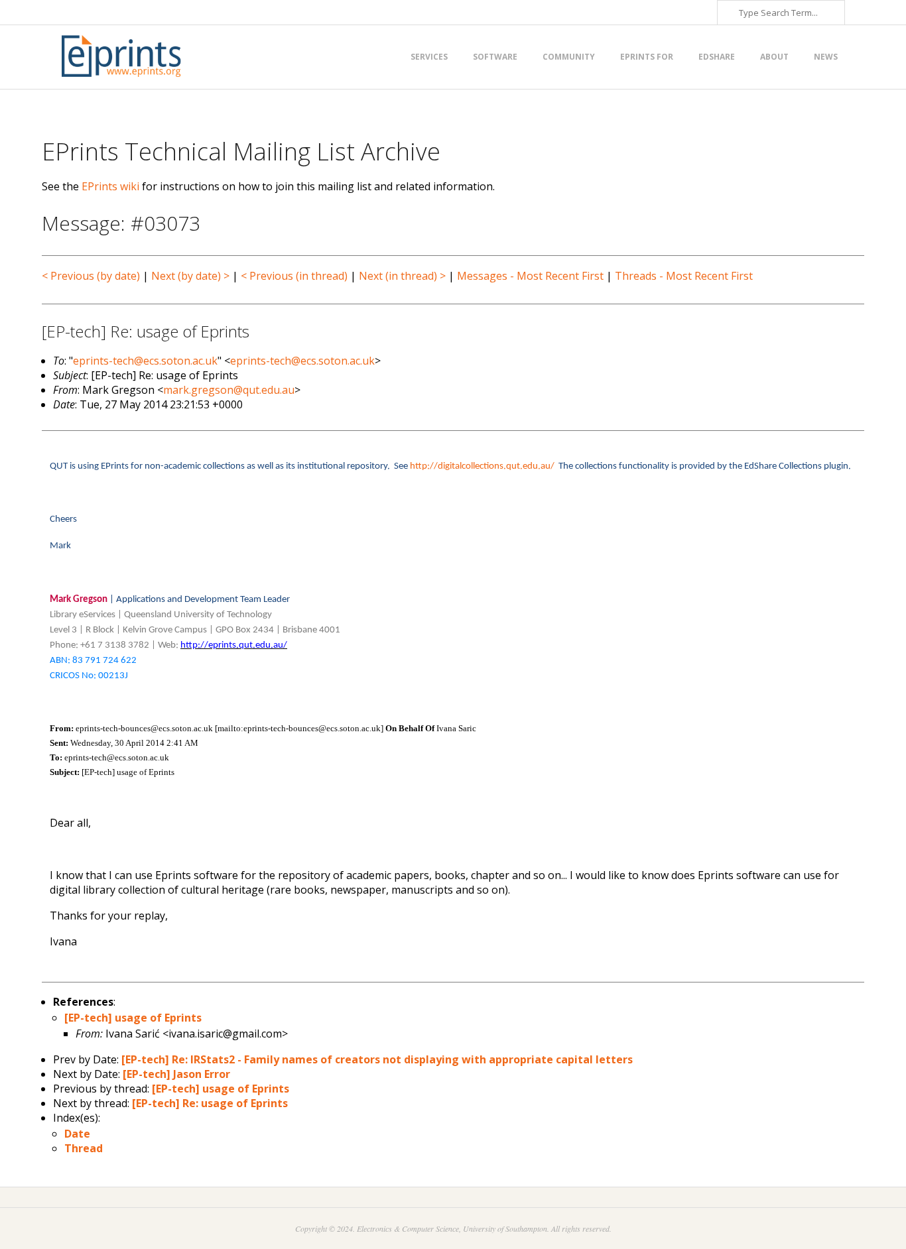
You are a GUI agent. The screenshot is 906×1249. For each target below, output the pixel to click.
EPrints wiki (110, 186)
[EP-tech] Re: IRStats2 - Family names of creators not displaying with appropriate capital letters (377, 1059)
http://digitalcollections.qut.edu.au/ (482, 466)
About (774, 56)
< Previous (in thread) (294, 275)
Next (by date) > (190, 275)
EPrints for (646, 56)
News (826, 56)
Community (569, 56)
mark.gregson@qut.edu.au (228, 390)
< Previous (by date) (91, 275)
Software (495, 56)
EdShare (716, 56)
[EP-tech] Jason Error (176, 1074)
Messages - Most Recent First (530, 275)
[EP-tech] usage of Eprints (133, 1017)
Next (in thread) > (402, 275)
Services (429, 56)
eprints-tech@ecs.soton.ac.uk (145, 360)
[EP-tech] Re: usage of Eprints (210, 1103)
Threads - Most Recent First (684, 275)
